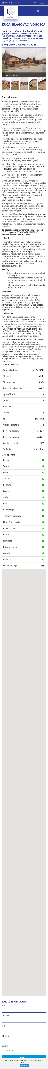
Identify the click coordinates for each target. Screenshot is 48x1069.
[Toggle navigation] (38, 11)
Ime (3, 1005)
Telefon (5, 1036)
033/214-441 (7, 3)
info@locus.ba (16, 3)
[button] (4, 62)
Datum (5, 1046)
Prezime (5, 1016)
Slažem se (24, 1065)
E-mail (5, 1026)
